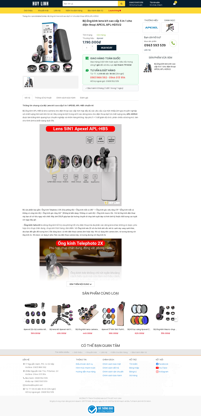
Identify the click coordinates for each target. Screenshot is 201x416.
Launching (113, 10)
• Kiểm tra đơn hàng (119, 352)
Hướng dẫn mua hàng (86, 371)
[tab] (27, 98)
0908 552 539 (41, 378)
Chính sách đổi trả (111, 367)
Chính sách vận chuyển (113, 371)
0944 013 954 (117, 77)
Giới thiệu (28, 10)
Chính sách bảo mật (112, 364)
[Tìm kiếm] (121, 3)
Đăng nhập (134, 367)
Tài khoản (155, 2)
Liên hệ (57, 10)
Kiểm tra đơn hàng (74, 10)
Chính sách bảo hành (112, 375)
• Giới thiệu (77, 352)
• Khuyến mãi (91, 352)
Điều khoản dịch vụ (84, 364)
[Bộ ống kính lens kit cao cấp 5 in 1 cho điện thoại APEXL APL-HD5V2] (148, 68)
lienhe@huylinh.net (34, 385)
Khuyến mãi (43, 10)
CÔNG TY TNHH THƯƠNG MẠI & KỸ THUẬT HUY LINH (101, 398)
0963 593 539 (136, 2)
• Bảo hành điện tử (138, 352)
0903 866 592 (98, 77)
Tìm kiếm (133, 364)
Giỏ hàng (133, 375)
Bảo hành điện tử (95, 10)
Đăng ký (132, 371)
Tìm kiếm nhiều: (62, 352)
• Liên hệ (103, 352)
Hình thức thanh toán (85, 367)
